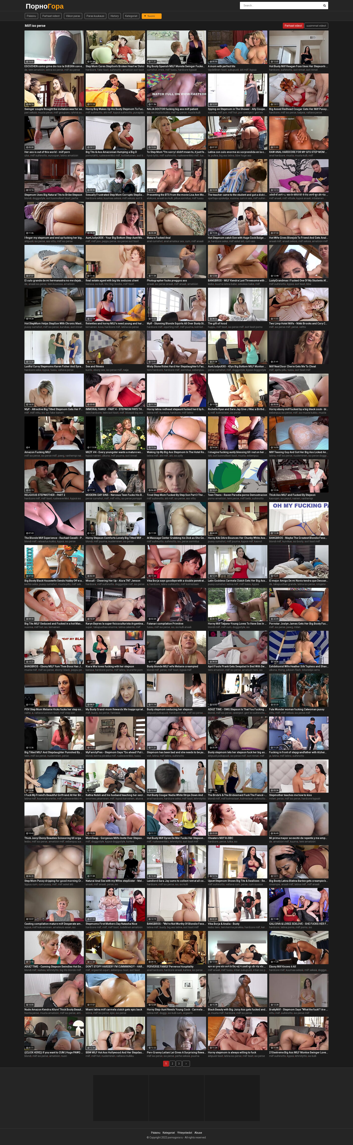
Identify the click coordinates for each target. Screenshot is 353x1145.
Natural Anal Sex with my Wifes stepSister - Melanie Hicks (115, 880)
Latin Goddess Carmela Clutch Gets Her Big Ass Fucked (237, 580)
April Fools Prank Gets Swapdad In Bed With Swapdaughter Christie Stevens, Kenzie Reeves (237, 666)
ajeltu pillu (280, 369)
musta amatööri (49, 1013)
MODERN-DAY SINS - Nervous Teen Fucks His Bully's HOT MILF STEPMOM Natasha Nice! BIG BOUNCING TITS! (115, 494)
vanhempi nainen (75, 455)
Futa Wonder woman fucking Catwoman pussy (296, 709)
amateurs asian (62, 927)
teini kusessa (55, 284)
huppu (211, 326)
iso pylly (178, 455)
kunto (89, 369)
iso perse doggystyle (320, 455)
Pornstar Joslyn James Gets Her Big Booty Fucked (299, 623)
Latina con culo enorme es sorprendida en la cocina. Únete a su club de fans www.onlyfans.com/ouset (237, 152)
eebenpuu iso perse (280, 412)
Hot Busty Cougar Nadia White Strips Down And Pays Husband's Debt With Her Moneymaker (176, 795)
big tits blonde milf (70, 970)
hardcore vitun (177, 712)
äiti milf (244, 69)
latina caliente (127, 627)
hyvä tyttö (152, 155)
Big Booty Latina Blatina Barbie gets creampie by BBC (299, 880)
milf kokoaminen (42, 927)
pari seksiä (30, 112)
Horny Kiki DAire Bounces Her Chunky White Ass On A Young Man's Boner (237, 537)
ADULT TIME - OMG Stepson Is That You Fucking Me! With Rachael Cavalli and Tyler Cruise (237, 709)
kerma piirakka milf (105, 755)
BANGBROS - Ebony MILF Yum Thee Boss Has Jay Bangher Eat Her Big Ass (54, 666)
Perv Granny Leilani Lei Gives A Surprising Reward (176, 1052)
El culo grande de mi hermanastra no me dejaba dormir (54, 280)
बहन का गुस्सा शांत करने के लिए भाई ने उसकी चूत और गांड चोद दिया (237, 966)
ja (209, 241)
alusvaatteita (143, 798)
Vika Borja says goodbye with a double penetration (176, 580)
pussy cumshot (33, 326)
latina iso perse (54, 69)
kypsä (253, 69)
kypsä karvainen (125, 798)
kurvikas (64, 326)
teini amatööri (36, 69)
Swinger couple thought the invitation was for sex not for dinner (54, 109)
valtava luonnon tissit (46, 712)
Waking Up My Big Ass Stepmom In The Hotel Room (176, 452)
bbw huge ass (243, 155)
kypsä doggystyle (256, 369)
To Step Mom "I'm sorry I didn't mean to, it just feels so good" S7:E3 (176, 152)
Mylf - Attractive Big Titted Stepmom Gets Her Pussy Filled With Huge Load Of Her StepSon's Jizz (54, 409)
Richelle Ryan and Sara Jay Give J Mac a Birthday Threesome (237, 409)
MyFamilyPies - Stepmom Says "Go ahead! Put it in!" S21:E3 (115, 752)
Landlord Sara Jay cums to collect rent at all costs (176, 880)
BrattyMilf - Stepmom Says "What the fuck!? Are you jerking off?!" (299, 1009)
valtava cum (233, 884)
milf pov (222, 112)
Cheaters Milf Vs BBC (220, 838)
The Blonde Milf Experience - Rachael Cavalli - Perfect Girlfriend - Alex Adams (54, 537)
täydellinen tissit (217, 69)
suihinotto (115, 69)
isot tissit (141, 198)
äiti (171, 455)
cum (187, 241)
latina (272, 455)
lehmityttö (200, 798)
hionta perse (31, 1013)
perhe (75, 198)
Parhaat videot (51, 16)
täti (210, 455)
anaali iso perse (37, 284)
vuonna (212, 112)
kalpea (301, 112)
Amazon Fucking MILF (37, 452)
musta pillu (64, 584)
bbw (308, 284)
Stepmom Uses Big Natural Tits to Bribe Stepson (53, 194)
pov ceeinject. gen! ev (250, 112)
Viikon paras (73, 16)
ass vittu (51, 241)
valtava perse (314, 112)
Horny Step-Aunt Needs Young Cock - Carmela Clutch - (176, 1009)
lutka (230, 841)
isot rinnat (299, 69)
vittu (271, 712)
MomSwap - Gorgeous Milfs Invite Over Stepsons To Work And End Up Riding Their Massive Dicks (115, 838)
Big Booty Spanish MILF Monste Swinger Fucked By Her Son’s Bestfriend (176, 66)
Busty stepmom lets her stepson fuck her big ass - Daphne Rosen (237, 752)
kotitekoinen (128, 155)
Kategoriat (131, 16)
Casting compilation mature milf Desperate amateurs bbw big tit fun (54, 923)
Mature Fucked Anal (159, 237)
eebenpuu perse (201, 369)
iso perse (40, 241)
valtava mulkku (125, 1055)
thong (281, 669)
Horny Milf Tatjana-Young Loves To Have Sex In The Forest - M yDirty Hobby (237, 623)
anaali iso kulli (165, 198)
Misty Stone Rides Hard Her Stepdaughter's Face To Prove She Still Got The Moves (176, 366)
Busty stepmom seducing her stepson (169, 709)
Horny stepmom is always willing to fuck (232, 1052)
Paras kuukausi (95, 16)
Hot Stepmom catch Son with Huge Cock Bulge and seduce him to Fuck (237, 237)
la (209, 155)
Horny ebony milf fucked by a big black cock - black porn (299, 409)
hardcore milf (112, 326)
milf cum (226, 627)
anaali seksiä (289, 241)
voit (149, 755)
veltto (302, 326)
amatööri (69, 284)
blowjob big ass (134, 412)
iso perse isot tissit (128, 241)
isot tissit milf (144, 155)
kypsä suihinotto (122, 112)
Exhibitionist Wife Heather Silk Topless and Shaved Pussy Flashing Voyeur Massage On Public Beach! (299, 666)
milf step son (67, 712)
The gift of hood (217, 323)
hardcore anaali (173, 970)
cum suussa (256, 884)
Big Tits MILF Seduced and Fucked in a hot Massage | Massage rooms (54, 623)
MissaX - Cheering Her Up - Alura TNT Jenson (113, 580)
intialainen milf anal (323, 198)
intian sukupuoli (243, 970)
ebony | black (62, 669)
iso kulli (99, 284)
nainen (296, 498)
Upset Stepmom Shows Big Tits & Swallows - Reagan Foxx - (237, 880)
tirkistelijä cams (311, 669)
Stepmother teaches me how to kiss (290, 795)
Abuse (198, 1132)
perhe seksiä (182, 1055)
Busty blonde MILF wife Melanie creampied (172, 666)
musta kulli (194, 112)
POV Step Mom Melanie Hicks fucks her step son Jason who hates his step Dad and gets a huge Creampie (54, 709)
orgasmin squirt (100, 970)
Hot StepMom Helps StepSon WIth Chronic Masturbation (54, 323)
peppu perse (109, 241)
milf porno (302, 927)
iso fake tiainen (55, 412)
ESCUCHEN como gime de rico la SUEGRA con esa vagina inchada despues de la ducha (54, 66)
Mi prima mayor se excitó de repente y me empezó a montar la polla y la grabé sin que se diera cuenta (299, 838)
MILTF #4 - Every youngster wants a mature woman (115, 452)
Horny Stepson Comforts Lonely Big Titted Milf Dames (115, 537)
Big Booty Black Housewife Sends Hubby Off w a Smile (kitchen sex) (54, 580)
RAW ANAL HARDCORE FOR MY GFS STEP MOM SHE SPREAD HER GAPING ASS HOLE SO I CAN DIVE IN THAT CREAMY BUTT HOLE (299, 152)
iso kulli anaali (183, 627)
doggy (163, 1013)
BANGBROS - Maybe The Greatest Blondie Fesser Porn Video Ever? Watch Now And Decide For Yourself (299, 537)
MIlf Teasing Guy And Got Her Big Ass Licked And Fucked (299, 452)
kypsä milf (247, 541)
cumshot (152, 69)
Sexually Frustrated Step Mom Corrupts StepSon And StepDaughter (115, 194)
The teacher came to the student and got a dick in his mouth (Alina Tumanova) (237, 194)
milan (297, 627)
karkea (42, 970)
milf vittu (35, 412)
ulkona (106, 455)
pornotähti (92, 155)
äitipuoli (28, 241)
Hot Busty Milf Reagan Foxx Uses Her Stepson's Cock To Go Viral (299, 66)
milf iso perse (72, 69)
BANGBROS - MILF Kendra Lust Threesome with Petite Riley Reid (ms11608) (237, 280)
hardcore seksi (94, 198)
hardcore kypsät (187, 69)
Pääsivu (31, 16)
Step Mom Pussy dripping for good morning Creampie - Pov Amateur (54, 880)
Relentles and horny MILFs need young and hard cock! (115, 323)
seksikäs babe (246, 284)
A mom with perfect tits (221, 66)
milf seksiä (128, 198)
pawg (61, 455)
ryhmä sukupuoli (80, 112)
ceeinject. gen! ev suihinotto (249, 712)
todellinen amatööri (131, 927)
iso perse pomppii (131, 498)
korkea (130, 841)
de (25, 69)
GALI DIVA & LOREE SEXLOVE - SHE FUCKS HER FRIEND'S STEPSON (299, 923)
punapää (138, 112)
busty (94, 712)
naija (126, 369)
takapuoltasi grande (284, 584)
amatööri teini (250, 669)
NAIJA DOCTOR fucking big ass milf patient (172, 109)
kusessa (164, 412)
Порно (35, 6)
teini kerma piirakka (232, 927)
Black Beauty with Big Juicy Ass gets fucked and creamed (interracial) (237, 1009)
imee (161, 69)
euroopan (53, 155)
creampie (274, 884)
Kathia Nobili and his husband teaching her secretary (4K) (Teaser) (115, 795)
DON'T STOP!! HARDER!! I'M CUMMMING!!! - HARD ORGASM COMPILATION (115, 966)
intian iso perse (261, 970)
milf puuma (186, 326)
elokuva (151, 198)
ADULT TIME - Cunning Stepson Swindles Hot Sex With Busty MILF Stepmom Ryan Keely (54, 966)
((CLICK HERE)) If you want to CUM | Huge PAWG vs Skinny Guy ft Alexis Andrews (54, 1052)
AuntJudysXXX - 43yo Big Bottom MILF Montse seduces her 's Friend (237, 366)
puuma (195, 1055)
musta (290, 155)
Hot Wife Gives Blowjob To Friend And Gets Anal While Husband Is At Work (299, 237)
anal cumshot (155, 241)
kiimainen (91, 326)
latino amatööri (69, 155)
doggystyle (39, 198)
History (115, 16)
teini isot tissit (111, 412)
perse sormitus (190, 541)
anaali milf (275, 241)
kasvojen (274, 498)
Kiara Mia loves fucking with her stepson (110, 666)
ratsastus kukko (47, 541)
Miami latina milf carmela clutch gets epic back (114, 1009)
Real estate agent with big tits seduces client (112, 280)
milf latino (187, 412)
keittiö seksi (31, 584)
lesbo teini (214, 927)
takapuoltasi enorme (105, 627)
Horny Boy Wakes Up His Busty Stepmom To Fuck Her (115, 109)
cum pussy (45, 884)
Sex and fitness (95, 366)
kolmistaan (222, 412)
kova (101, 326)
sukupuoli (233, 69)
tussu (203, 155)
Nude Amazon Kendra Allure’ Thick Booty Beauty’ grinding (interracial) (54, 1009)
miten (272, 798)
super (89, 627)
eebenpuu (252, 455)
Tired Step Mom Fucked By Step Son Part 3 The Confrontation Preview (176, 494)
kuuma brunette (46, 798)
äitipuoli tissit (215, 1055)
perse (295, 326)
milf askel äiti (236, 241)
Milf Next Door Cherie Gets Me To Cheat (292, 366)
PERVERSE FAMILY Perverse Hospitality (170, 966)
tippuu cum (31, 884)
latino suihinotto (170, 584)
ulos (26, 155)
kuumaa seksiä (112, 198)
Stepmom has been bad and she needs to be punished (176, 752)
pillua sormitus (182, 198)
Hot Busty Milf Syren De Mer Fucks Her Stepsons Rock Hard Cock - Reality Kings (176, 838)
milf (311, 155)
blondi (27, 198)
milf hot (232, 112)
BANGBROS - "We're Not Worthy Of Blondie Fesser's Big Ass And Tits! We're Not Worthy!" (176, 923)
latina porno (288, 927)
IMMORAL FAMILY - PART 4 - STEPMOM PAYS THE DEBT (115, 409)
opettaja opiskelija (218, 198)
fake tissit (103, 69)
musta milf (30, 669)
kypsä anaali (303, 198)
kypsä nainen (93, 455)
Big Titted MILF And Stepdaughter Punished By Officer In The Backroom (54, 752)
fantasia (115, 712)
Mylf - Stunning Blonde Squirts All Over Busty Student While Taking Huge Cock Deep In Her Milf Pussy (176, 323)
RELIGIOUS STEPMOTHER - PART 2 (44, 494)
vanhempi (307, 498)
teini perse (233, 498)
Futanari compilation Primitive (165, 623)
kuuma (294, 841)
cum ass (250, 241)
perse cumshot (216, 369)
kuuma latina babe (226, 284)
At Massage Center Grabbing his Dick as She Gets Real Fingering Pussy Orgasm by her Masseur (176, 537)
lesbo (211, 284)
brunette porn (135, 669)
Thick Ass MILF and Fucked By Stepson (292, 494)
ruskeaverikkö (61, 498)
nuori (64, 1055)
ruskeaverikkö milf (109, 155)
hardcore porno (104, 669)
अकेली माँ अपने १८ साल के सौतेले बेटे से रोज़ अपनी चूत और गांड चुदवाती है (299, 194)
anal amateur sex (174, 241)
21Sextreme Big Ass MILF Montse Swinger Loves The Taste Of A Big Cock (299, 1052)
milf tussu (171, 69)
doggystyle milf (124, 584)
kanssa (90, 284)
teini (26, 755)
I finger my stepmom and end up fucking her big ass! (54, 237)
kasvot (258, 541)
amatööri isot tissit (133, 69)
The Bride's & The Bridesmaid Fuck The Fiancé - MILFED (237, 795)
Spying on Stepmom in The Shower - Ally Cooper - (237, 109)
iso (148, 112)
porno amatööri (217, 498)
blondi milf (30, 541)
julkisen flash (293, 669)
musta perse (45, 112)
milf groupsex (62, 112)
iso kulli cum (175, 1013)
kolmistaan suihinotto (252, 798)
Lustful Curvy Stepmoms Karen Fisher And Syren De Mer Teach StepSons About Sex (54, 366)
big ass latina (226, 155)
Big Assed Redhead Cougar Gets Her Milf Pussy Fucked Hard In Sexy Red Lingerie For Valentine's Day (299, 109)
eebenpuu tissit (120, 970)
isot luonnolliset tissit (58, 198)
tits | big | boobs (113, 284)
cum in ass (246, 198)
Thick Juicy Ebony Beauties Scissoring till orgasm (54, 838)
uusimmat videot (316, 25)
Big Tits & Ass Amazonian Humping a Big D (111, 152)
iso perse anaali (164, 284)
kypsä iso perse (79, 498)
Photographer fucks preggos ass (167, 280)
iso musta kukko (160, 112)
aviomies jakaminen (97, 798)
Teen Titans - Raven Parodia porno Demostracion (237, 494)
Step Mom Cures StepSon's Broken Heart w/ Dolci (115, 66)
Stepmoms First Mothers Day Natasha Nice (111, 923)
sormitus (186, 369)
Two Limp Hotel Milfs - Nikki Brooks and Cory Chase (299, 323)
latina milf (152, 412)
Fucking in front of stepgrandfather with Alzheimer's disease (299, 752)
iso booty (298, 541)
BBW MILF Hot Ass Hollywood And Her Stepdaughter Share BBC (115, 1052)
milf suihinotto (94, 112)
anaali (150, 284)
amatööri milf (320, 241)
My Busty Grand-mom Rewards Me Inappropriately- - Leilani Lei (115, 709)
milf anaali (275, 198)
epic (112, 1013)
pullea (214, 155)
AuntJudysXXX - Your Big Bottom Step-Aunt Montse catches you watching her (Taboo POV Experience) (115, 237)
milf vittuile (288, 198)
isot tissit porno (254, 326)
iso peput (286, 498)
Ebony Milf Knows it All (282, 966)
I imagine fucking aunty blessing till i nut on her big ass (237, 452)
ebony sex (99, 369)
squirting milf (171, 326)
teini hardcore (155, 369)
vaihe (27, 712)
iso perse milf (236, 326)
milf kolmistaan (190, 584)
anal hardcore (277, 155)
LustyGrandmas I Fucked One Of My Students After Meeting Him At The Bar (299, 280)
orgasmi (187, 1013)
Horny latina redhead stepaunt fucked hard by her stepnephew (176, 409)
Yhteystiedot (184, 1132)
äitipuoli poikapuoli (157, 712)
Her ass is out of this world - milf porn (47, 152)
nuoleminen (300, 455)
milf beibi (245, 498)
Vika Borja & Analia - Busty (223, 923)
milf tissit (128, 284)
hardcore (91, 69)
